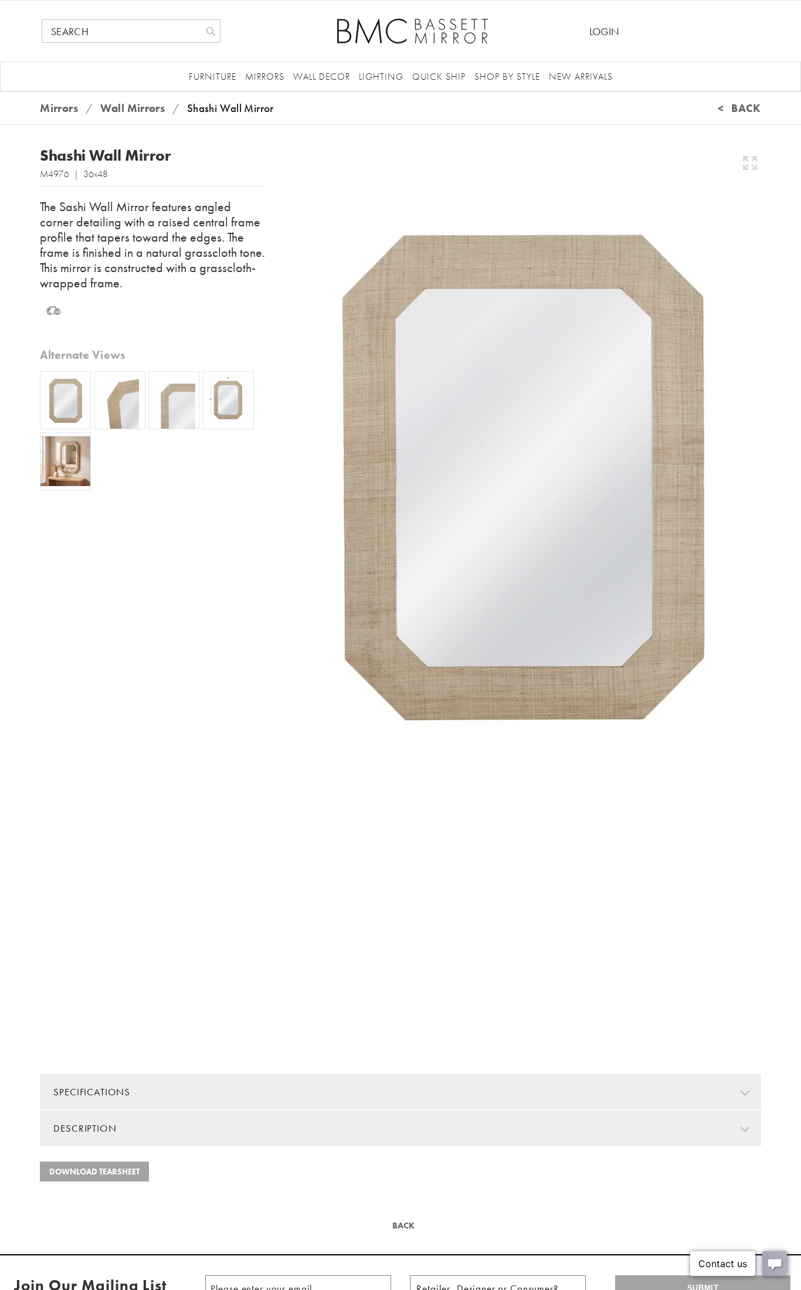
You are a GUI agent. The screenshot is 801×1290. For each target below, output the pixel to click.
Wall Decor (321, 76)
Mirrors (264, 76)
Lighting (381, 76)
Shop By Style (507, 76)
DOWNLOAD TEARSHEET (94, 1171)
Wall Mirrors (132, 108)
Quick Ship (439, 76)
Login (604, 31)
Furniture (212, 76)
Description (84, 1128)
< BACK (739, 108)
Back (402, 1225)
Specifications (91, 1091)
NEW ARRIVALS (581, 76)
